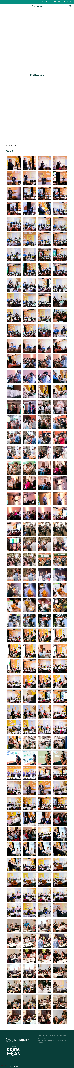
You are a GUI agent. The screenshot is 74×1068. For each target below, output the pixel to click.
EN (55, 2)
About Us (41, 2)
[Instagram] (67, 2)
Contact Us (49, 2)
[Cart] (70, 6)
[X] (70, 2)
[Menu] (4, 6)
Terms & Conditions (12, 1066)
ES (59, 2)
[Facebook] (64, 2)
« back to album (11, 145)
